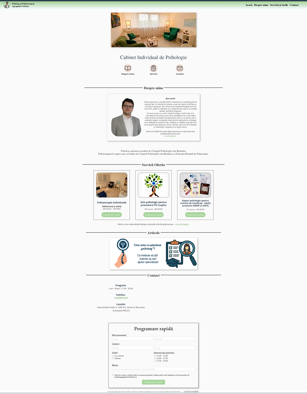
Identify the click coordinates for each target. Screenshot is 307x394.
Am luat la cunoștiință (191, 391)
